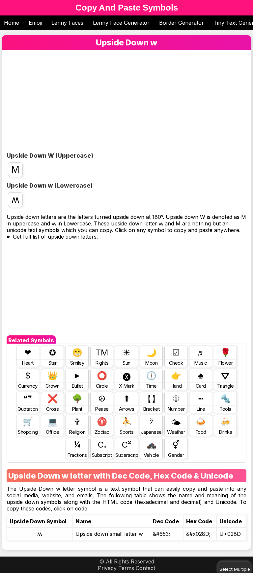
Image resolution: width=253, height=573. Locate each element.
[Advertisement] (126, 103)
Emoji (35, 22)
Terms (126, 568)
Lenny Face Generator (121, 22)
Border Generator (181, 22)
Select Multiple (234, 569)
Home (11, 22)
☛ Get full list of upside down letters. (52, 236)
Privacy (107, 568)
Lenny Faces (67, 22)
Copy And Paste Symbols (126, 8)
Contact (145, 568)
